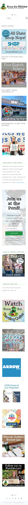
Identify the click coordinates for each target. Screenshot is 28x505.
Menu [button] (15, 14)
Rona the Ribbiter (14, 6)
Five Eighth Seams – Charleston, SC (10, 91)
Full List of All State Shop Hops (12, 57)
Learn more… (20, 182)
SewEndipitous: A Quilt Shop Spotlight (13, 124)
